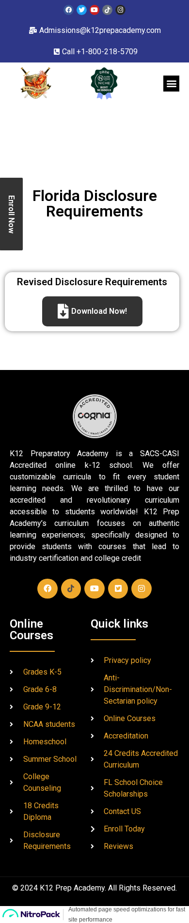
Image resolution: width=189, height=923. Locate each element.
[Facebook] (68, 10)
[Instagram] (120, 10)
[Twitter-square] (118, 589)
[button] (171, 84)
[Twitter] (82, 10)
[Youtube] (95, 10)
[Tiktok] (107, 10)
